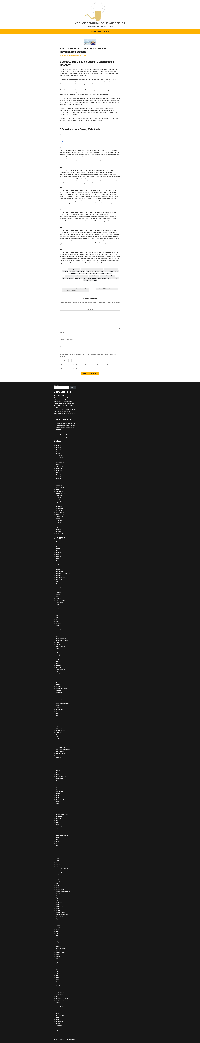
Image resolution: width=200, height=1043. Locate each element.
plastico (58, 896)
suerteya (58, 965)
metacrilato (58, 818)
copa (57, 678)
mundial (58, 833)
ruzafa (57, 944)
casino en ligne (60, 433)
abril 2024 (58, 504)
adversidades (84, 269)
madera (58, 793)
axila (57, 590)
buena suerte (99, 269)
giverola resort (59, 724)
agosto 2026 (59, 445)
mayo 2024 (59, 502)
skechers (58, 956)
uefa (57, 996)
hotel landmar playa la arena (63, 749)
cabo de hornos (60, 629)
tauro (57, 969)
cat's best (58, 653)
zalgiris (57, 1030)
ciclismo (58, 663)
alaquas (58, 548)
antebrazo (58, 569)
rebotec (58, 927)
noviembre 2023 (60, 514)
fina (57, 713)
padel (57, 862)
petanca (58, 881)
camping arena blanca (61, 634)
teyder (57, 973)
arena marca (59, 575)
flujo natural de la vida (106, 273)
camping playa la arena (62, 640)
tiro (56, 981)
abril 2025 (58, 479)
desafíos (111, 271)
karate (57, 768)
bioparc (58, 617)
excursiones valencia (61, 701)
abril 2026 (58, 453)
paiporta (58, 864)
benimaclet (58, 611)
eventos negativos (84, 273)
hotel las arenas (60, 751)
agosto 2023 (59, 520)
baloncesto (59, 594)
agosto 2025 (59, 470)
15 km (57, 542)
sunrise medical (60, 967)
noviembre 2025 (60, 464)
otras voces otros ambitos (62, 856)
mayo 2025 (58, 476)
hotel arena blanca (60, 745)
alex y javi (58, 556)
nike (57, 845)
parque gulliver (60, 872)
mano (57, 795)
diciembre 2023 (60, 512)
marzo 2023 (59, 531)
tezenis (58, 975)
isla (56, 759)
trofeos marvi (59, 994)
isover (57, 761)
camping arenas (60, 636)
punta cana (58, 925)
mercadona (59, 816)
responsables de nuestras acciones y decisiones (100, 278)
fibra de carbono (60, 709)
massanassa (59, 805)
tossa (57, 983)
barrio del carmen (60, 600)
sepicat (58, 954)
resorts (57, 933)
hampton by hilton (60, 730)
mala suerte (85, 275)
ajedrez (58, 546)
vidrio (57, 1013)
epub (57, 694)
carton (57, 648)
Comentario (90, 309)
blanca (57, 619)
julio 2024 (58, 497)
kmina (57, 774)
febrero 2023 (59, 533)
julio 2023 (58, 523)
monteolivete (59, 826)
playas (57, 904)
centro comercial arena (62, 657)
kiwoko (58, 772)
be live (57, 604)
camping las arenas (61, 638)
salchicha (58, 946)
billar (57, 615)
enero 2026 (59, 460)
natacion (58, 837)
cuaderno (58, 684)
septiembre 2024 (60, 493)
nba (57, 839)
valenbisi (58, 1002)
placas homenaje (60, 893)
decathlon (58, 686)
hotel (57, 743)
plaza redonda (59, 916)
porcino (58, 921)
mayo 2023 (58, 527)
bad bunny (58, 592)
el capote (58, 690)
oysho (57, 858)
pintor (57, 885)
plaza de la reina (60, 910)
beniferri (58, 609)
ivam (57, 763)
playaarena (59, 902)
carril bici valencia (60, 646)
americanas (59, 565)
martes (57, 803)
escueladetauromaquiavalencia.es (100, 23)
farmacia (58, 705)
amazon (58, 562)
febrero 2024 (59, 508)
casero (57, 650)
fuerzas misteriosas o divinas (72, 275)
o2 (56, 847)
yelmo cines (59, 1025)
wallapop (58, 1019)
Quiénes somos (96, 31)
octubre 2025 (59, 466)
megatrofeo (59, 807)
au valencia (59, 586)
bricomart (58, 623)
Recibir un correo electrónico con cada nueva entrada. (78, 369)
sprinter (58, 963)
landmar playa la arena (61, 776)
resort (57, 931)
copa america (59, 680)
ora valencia (59, 852)
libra (57, 784)
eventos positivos (94, 273)
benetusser (59, 606)
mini (57, 820)
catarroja (58, 655)
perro (57, 877)
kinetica (58, 770)
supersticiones (87, 280)
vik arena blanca (60, 1015)
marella (57, 797)
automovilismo (59, 588)
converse (58, 676)
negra (57, 841)
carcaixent (58, 642)
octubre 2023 (59, 516)
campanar (58, 632)
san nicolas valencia (61, 948)
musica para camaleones (62, 835)
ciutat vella (58, 667)
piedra (57, 883)
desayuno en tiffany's (61, 688)
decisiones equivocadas (101, 271)
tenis (57, 971)
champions (58, 661)
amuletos (92, 269)
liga (57, 787)
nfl (56, 843)
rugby (57, 942)
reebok (58, 929)
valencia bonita (60, 1006)
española (58, 696)
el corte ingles (59, 692)
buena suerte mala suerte (110, 269)
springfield (58, 960)
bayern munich (59, 602)
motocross (58, 828)
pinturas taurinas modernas (63, 891)
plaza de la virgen (60, 912)
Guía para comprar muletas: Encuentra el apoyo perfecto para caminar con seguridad (65, 427)
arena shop (59, 579)
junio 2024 (58, 499)
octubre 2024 (59, 491)
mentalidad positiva (94, 275)
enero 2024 (59, 510)
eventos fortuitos (73, 273)
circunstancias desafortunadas (77, 271)
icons (57, 755)
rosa (57, 939)
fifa (56, 711)
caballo (58, 625)
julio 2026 (58, 447)
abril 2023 (58, 529)
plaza (57, 908)
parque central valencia (62, 868)
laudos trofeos (59, 778)
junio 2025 (58, 474)
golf (57, 726)
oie (56, 849)
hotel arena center (60, 747)
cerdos (57, 659)
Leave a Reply (82, 55)
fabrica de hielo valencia (62, 703)
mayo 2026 (59, 451)
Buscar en (57, 385)
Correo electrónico (66, 339)
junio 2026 (58, 449)
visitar (57, 1017)
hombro (58, 740)
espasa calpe (59, 699)
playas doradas (60, 906)
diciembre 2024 (60, 487)
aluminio (58, 560)
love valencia (59, 791)
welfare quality (59, 1021)
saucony (58, 950)
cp (56, 682)
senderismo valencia (61, 952)
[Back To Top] (145, 1039)
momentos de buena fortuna (107, 275)
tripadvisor (58, 986)
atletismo (58, 583)
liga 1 (57, 789)
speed (57, 958)
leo (56, 780)
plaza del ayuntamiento (62, 914)
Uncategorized (73, 55)
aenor (57, 544)
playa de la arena (60, 900)
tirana (57, 979)
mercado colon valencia (62, 814)
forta (57, 715)
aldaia (57, 554)
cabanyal (58, 627)
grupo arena (59, 728)
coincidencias (89, 271)
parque (58, 866)
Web (61, 347)
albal (57, 550)
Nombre (63, 332)
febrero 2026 (59, 458)
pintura (57, 887)
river (57, 935)
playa (57, 898)
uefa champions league (62, 998)
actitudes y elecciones (74, 269)
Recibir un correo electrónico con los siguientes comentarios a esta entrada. (85, 365)
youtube (58, 1027)
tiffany (57, 977)
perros (57, 879)
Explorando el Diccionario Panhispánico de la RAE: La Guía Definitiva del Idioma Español (64, 405)
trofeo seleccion (60, 988)
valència (58, 1004)
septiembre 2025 (60, 468)
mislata (57, 822)
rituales (116, 278)
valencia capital (60, 1009)
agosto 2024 (59, 495)
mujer (57, 831)
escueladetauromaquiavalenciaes (64, 423)
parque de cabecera (61, 870)
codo (57, 671)
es (62, 132)
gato (57, 720)
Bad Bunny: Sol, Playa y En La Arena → (107, 288)
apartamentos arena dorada (63, 573)
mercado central (60, 810)
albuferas (58, 552)
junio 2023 (58, 525)
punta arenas (59, 923)
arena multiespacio (60, 577)
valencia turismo (60, 1011)
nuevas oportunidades (68, 278)
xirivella (58, 1023)
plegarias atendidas (61, 919)
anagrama (58, 567)
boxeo (57, 621)
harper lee (58, 732)
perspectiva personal (80, 278)
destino (116, 271)
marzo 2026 (59, 456)
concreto (58, 673)
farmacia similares (60, 707)
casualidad (65, 271)
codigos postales (60, 669)
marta (57, 801)
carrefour (58, 644)
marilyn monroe (60, 799)
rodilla (57, 937)
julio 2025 (58, 472)
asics (57, 581)
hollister (58, 738)
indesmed (58, 757)
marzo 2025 (59, 481)
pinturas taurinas (60, 889)
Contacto (106, 31)
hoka (57, 736)
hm (56, 734)
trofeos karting (59, 990)
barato (57, 596)
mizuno (57, 824)
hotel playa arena (60, 753)
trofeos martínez (60, 992)
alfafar (57, 558)
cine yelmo (58, 665)
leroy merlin (59, 782)
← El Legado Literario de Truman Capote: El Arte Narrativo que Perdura (74, 289)
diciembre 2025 (60, 462)
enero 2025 (59, 485)
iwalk (57, 766)
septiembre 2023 (60, 518)
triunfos (95, 280)
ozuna (57, 860)
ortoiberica (58, 854)
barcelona (58, 598)
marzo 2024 (59, 506)
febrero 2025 (59, 483)
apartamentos (59, 571)
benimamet (58, 613)
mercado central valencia (62, 812)
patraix (57, 875)
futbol (57, 717)
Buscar (73, 387)
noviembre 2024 (60, 489)
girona (57, 722)
